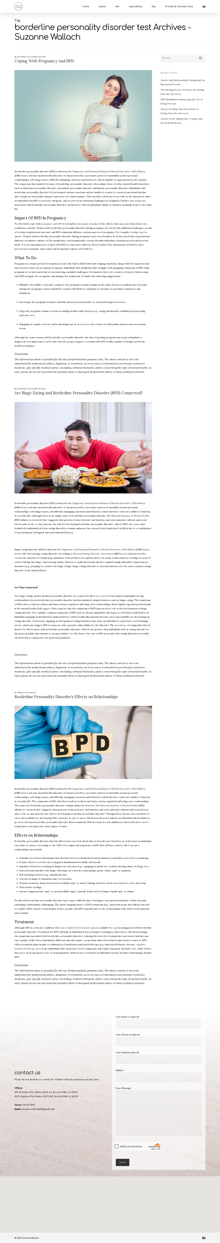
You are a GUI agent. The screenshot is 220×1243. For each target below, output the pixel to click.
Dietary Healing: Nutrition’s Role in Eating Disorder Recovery (179, 111)
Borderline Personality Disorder (31, 56)
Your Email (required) (127, 1052)
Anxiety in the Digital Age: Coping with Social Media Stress (182, 120)
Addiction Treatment (26, 692)
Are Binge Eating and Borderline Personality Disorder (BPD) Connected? (78, 392)
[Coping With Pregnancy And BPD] (83, 167)
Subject (120, 1070)
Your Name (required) (127, 1016)
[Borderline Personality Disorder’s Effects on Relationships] (83, 784)
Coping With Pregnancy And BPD (44, 60)
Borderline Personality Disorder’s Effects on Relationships (66, 696)
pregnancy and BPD (51, 223)
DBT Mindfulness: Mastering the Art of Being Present (182, 101)
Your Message (123, 1088)
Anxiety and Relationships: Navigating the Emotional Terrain (183, 82)
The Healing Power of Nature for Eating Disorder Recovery (182, 91)
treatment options (89, 927)
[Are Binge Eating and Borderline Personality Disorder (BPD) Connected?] (83, 499)
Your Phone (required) (128, 1034)
